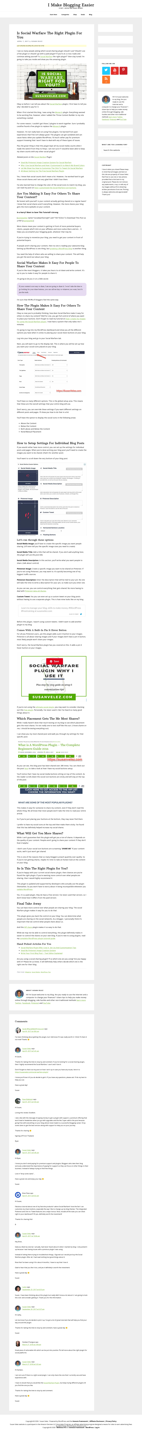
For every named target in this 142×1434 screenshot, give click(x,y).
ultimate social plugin (45, 707)
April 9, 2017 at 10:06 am (31, 1236)
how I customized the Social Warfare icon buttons (55, 188)
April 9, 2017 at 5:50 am (30, 1102)
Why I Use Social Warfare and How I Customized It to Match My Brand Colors (53, 165)
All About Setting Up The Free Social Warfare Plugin (42, 171)
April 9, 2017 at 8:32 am (30, 1196)
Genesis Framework (80, 1421)
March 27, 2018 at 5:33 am (31, 1364)
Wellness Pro (61, 1427)
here (26, 768)
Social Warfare (46, 56)
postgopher (22, 218)
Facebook (26, 1003)
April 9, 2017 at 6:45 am (30, 1153)
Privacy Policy (111, 1421)
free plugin (28, 710)
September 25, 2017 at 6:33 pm (33, 1289)
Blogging (28, 972)
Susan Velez (26, 1048)
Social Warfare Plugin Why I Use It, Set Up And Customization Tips (48, 948)
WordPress (89, 1427)
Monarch (58, 112)
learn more (81, 1000)
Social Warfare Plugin (51, 1383)
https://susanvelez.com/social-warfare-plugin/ (31, 1072)
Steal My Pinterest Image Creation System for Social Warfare (46, 162)
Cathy (24, 1287)
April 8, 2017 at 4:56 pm (30, 1031)
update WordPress (24, 889)
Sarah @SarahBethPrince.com (33, 1029)
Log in (97, 1427)
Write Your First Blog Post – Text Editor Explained (41, 953)
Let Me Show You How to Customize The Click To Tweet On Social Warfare (52, 168)
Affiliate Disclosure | (98, 1421)
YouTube (46, 1003)
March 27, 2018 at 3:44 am (31, 1345)
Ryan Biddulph (27, 1099)
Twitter (18, 1003)
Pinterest (35, 1003)
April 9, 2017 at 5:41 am (30, 1051)
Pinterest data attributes (35, 591)
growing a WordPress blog (61, 248)
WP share (28, 927)
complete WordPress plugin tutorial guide (37, 938)
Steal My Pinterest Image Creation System (38, 950)
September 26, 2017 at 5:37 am (33, 1309)
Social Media (36, 972)
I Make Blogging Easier (71, 4)
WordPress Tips (46, 972)
